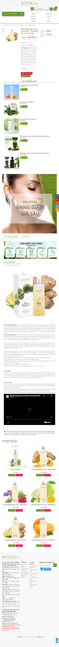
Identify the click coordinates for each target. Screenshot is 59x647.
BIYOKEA (48, 31)
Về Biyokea (24, 562)
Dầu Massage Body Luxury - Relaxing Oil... (15, 505)
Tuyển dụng (33, 21)
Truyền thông (49, 13)
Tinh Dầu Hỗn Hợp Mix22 (27, 102)
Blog (49, 18)
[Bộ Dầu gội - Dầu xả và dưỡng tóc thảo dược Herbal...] (11, 160)
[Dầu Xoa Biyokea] (15, 457)
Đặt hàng (12, 475)
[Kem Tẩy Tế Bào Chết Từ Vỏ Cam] (11, 92)
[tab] (11, 236)
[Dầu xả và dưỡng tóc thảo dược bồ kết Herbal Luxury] (11, 143)
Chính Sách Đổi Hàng (33, 585)
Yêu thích (19, 475)
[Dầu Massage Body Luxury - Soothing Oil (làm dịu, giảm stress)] (43, 492)
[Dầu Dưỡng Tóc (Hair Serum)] (11, 126)
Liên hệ (48, 21)
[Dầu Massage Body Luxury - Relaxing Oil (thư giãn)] (15, 492)
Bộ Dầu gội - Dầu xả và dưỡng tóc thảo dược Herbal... (34, 153)
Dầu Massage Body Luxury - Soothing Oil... (43, 505)
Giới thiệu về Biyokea (24, 565)
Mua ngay (26, 76)
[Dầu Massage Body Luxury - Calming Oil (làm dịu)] (43, 528)
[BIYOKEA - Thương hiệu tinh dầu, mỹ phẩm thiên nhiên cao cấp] (29, 3)
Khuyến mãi (33, 16)
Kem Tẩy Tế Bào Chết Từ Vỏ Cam (29, 85)
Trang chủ (33, 13)
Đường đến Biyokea (24, 576)
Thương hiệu (33, 18)
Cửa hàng (49, 16)
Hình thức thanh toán (34, 574)
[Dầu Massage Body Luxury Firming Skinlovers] (15, 528)
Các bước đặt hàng (33, 581)
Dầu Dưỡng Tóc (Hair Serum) (28, 119)
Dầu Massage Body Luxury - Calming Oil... (43, 540)
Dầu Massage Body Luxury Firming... (15, 540)
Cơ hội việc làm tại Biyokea (25, 568)
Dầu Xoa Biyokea (15, 469)
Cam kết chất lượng (33, 578)
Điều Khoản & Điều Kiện (33, 566)
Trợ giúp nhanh (32, 563)
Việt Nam (49, 34)
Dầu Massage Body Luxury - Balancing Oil (43, 469)
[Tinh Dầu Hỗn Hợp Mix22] (11, 109)
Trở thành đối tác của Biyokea (25, 572)
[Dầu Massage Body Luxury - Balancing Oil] (43, 457)
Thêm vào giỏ (27, 73)
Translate (46, 10)
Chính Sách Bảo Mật (34, 570)
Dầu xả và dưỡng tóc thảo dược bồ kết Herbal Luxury (35, 136)
